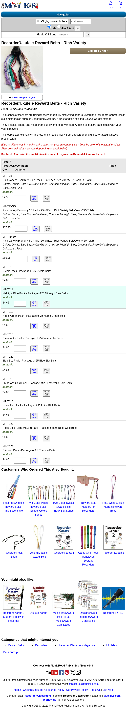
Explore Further (97, 50)
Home (17, 689)
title (53, 28)
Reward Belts (16, 645)
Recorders (41, 645)
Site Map (108, 689)
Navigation (63, 14)
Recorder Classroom (38, 695)
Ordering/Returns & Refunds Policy (43, 689)
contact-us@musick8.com (83, 683)
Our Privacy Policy (77, 689)
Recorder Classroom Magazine (77, 645)
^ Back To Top (9, 652)
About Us (95, 689)
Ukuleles (111, 645)
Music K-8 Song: (47, 34)
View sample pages (23, 97)
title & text (67, 28)
